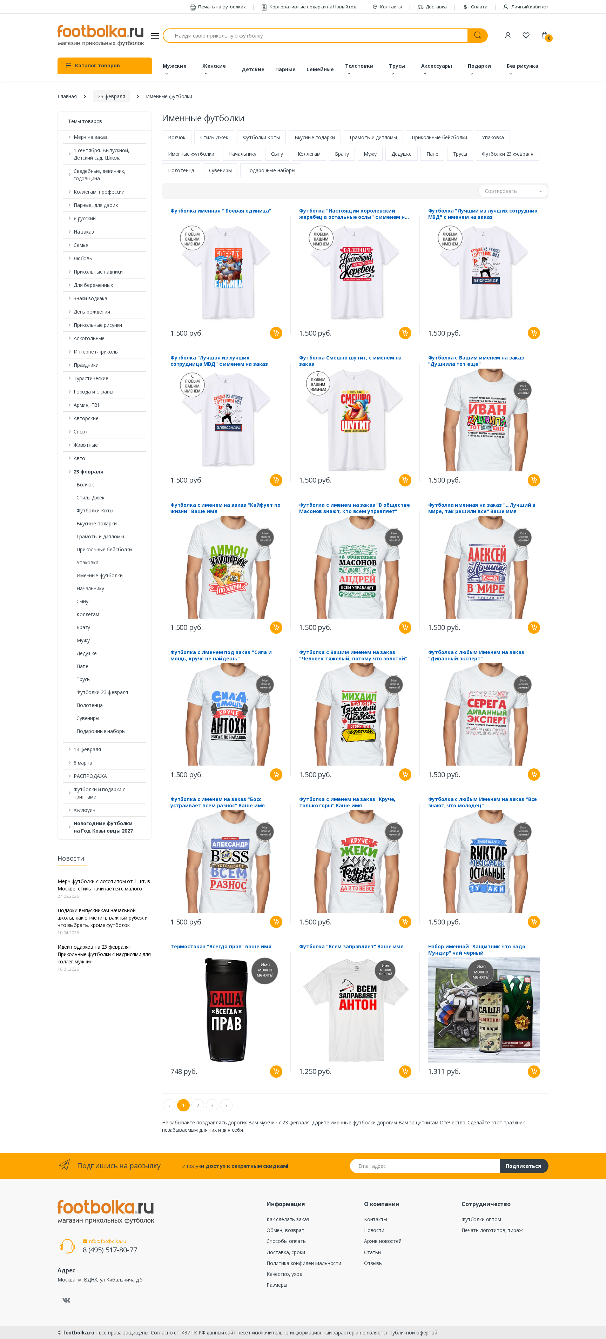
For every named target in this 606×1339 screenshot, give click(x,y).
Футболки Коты (94, 510)
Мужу (82, 640)
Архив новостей (383, 1241)
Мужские (175, 65)
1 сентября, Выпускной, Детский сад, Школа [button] (101, 154)
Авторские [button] (86, 418)
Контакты (390, 7)
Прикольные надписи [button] (98, 271)
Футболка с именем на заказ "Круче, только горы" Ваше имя (347, 802)
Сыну (82, 601)
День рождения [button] (92, 311)
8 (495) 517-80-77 (110, 1249)
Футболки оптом (481, 1219)
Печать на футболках (221, 7)
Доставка (436, 7)
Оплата (478, 7)
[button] (104, 471)
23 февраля (111, 96)
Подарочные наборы (101, 731)
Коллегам (87, 614)
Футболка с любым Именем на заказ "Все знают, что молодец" (482, 802)
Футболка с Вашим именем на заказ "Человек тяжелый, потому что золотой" (353, 655)
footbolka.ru (78, 1332)
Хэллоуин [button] (84, 810)
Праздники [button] (86, 365)
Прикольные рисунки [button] (98, 325)
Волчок (85, 484)
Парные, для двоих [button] (96, 205)
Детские (253, 69)
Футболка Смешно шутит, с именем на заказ (350, 361)
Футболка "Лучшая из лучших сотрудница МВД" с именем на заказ (219, 361)
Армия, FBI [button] (86, 405)
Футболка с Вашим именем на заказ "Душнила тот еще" (476, 361)
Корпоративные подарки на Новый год (312, 7)
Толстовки (359, 65)
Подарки (479, 65)
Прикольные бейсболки (104, 549)
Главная (67, 96)
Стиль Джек (90, 497)
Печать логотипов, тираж (492, 1230)
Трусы (397, 65)
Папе (82, 666)
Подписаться (523, 1166)
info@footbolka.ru (106, 1241)
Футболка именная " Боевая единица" (220, 211)
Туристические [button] (91, 378)
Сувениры (87, 718)
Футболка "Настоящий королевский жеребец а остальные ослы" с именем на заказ (353, 214)
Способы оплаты (287, 1241)
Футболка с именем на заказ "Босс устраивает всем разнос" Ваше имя (217, 802)
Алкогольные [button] (89, 338)
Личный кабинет (529, 7)
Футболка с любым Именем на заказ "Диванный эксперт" (476, 655)
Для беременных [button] (93, 285)
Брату (83, 627)
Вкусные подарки (96, 523)
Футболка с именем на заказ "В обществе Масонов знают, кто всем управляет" (354, 508)
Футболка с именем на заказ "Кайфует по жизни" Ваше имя (225, 508)
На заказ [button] (84, 231)
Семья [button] (81, 245)
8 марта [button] (83, 762)
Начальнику (90, 588)
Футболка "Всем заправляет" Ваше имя (351, 946)
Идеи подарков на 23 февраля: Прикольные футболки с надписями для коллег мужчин (104, 954)
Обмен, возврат (285, 1230)
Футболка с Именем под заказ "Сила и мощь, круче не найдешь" (221, 655)
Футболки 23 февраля (102, 692)
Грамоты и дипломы (100, 536)
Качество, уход (284, 1274)
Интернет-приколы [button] (96, 351)
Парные (285, 69)
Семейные (320, 69)
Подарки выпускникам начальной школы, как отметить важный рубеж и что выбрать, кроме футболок (103, 917)
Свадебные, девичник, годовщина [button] (100, 175)
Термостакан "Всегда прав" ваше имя (220, 946)
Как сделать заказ (288, 1219)
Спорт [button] (81, 431)
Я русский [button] (85, 218)
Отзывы (373, 1263)
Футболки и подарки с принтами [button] (99, 793)
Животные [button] (86, 445)
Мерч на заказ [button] (90, 137)
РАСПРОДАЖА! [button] (91, 776)
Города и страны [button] (93, 391)
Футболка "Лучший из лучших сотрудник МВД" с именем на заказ (483, 214)
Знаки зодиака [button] (90, 298)
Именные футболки (99, 575)
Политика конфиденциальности (304, 1263)
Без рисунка (522, 65)
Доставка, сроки (286, 1252)
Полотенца (89, 705)
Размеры (277, 1284)
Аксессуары (436, 65)
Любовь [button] (83, 258)
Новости (374, 1230)
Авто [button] (79, 458)
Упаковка (87, 562)
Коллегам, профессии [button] (99, 191)
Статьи (372, 1252)
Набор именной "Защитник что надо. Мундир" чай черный (477, 949)
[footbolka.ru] (101, 36)
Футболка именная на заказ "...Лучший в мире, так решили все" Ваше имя (482, 508)
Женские (214, 65)
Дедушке (86, 653)
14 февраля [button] (87, 749)
